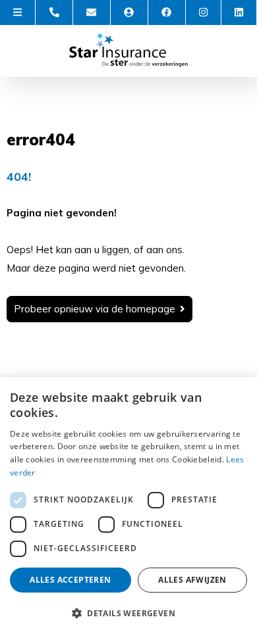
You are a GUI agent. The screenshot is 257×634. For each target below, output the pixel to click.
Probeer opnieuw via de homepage (94, 309)
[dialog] (128, 505)
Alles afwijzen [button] (192, 579)
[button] (128, 612)
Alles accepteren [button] (70, 579)
